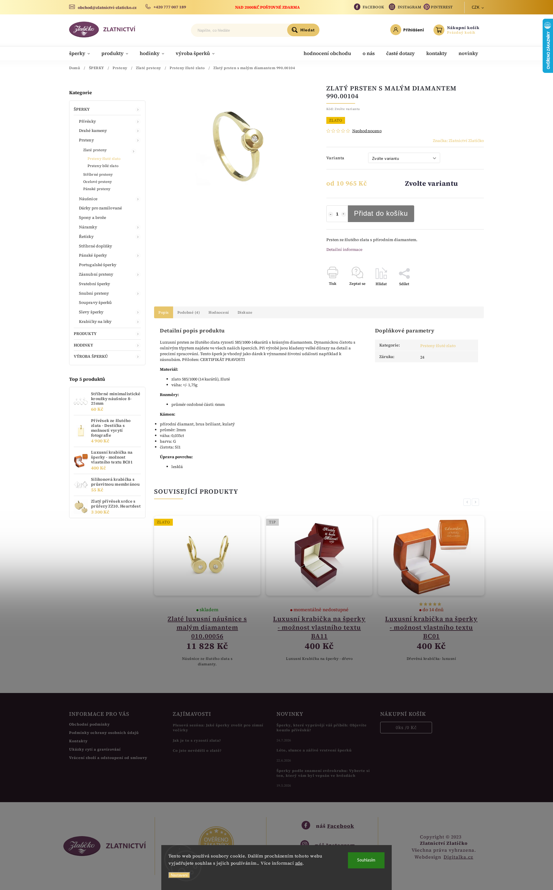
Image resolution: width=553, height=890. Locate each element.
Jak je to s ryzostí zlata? (197, 740)
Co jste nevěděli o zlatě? (197, 750)
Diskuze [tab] (245, 312)
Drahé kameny (93, 130)
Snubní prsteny (94, 293)
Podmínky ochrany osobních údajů (104, 732)
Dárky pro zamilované (100, 208)
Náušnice (88, 199)
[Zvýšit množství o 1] (343, 214)
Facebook (373, 7)
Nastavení (179, 875)
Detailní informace (344, 249)
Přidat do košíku (381, 213)
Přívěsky (87, 121)
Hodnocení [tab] (219, 312)
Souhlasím (366, 860)
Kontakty (78, 740)
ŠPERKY (82, 109)
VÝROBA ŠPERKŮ (91, 356)
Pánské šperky (93, 255)
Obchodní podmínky (89, 724)
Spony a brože (92, 217)
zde (299, 863)
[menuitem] (82, 53)
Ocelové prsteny (97, 181)
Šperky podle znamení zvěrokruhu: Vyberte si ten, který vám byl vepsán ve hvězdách (323, 773)
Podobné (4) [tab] (188, 312)
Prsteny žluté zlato (104, 158)
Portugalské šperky (97, 265)
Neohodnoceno (367, 131)
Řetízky (86, 236)
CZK (476, 7)
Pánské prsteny (96, 188)
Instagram (409, 7)
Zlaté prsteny (95, 149)
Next (476, 502)
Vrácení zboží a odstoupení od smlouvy (108, 757)
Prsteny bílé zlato (103, 165)
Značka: (458, 140)
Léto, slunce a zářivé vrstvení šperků (314, 750)
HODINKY (83, 345)
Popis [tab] (163, 312)
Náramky (88, 227)
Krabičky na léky (95, 321)
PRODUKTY (85, 333)
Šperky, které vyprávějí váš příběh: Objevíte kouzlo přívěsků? (321, 727)
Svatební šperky (94, 284)
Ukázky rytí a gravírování (95, 749)
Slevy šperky (91, 312)
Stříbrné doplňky (95, 246)
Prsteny (86, 140)
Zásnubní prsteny (96, 274)
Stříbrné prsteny (98, 174)
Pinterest (442, 7)
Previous (468, 502)
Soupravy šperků (95, 302)
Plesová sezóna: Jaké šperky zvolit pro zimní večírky (218, 727)
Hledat (307, 30)
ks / (406, 727)
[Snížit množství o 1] (330, 214)
